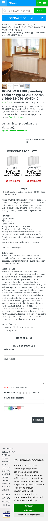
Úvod (4, 24)
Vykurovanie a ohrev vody (21, 24)
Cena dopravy (8, 452)
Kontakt (6, 465)
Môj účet (6, 502)
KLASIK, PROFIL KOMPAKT (32, 27)
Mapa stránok (8, 483)
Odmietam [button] (29, 510)
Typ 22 (17, 30)
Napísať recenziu (39, 102)
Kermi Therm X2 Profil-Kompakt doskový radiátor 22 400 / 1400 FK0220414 (33, 174)
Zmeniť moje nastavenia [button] (29, 515)
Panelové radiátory (10, 27)
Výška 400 (6, 30)
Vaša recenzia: (10, 359)
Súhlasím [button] (29, 506)
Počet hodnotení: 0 (22, 102)
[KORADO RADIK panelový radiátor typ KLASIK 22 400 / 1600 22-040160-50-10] (24, 60)
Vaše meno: (9, 349)
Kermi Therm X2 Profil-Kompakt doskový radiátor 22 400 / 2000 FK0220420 (12, 174)
